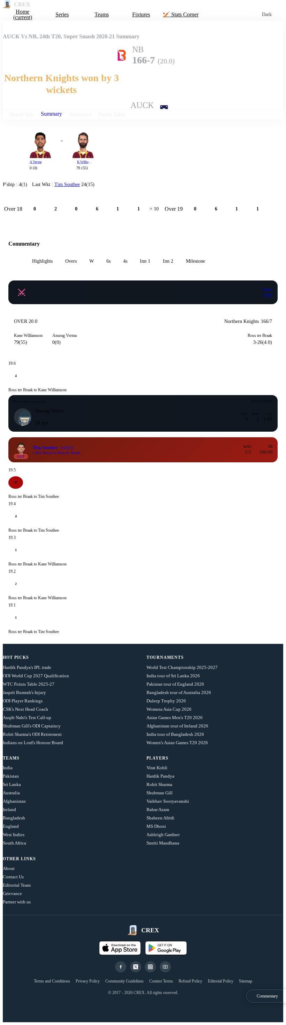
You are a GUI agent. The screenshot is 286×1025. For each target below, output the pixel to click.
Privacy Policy (88, 981)
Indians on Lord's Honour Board (33, 742)
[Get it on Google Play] (166, 948)
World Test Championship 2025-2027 (182, 667)
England (11, 826)
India (8, 767)
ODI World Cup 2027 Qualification (36, 675)
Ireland (9, 809)
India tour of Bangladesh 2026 (175, 734)
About (9, 868)
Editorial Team (17, 885)
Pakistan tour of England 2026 (175, 684)
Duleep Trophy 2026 (166, 700)
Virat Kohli (156, 767)
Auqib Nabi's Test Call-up (27, 717)
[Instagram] (150, 966)
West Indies (13, 834)
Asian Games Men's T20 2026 (174, 717)
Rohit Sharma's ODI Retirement (32, 734)
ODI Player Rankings (23, 700)
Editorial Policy (220, 981)
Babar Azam (157, 809)
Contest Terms (161, 981)
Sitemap (245, 981)
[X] (135, 966)
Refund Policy (190, 981)
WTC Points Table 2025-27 (28, 684)
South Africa (14, 843)
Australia (11, 792)
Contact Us (13, 876)
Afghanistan (14, 801)
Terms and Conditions (52, 981)
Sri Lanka (12, 784)
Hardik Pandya (160, 776)
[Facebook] (120, 966)
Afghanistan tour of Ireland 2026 (177, 726)
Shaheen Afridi (160, 817)
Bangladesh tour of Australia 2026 (178, 692)
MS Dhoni (156, 826)
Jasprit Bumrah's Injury (24, 692)
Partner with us (17, 901)
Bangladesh (14, 817)
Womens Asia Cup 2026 (168, 709)
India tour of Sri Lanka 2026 (173, 675)
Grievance (12, 893)
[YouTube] (165, 966)
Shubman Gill (159, 792)
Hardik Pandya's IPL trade (27, 667)
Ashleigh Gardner (163, 834)
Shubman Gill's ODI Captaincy (32, 726)
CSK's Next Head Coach (25, 709)
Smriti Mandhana (162, 843)
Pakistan (11, 776)
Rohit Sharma (159, 784)
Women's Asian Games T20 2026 (177, 742)
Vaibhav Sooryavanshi (167, 801)
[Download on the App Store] (120, 948)
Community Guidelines (124, 981)
